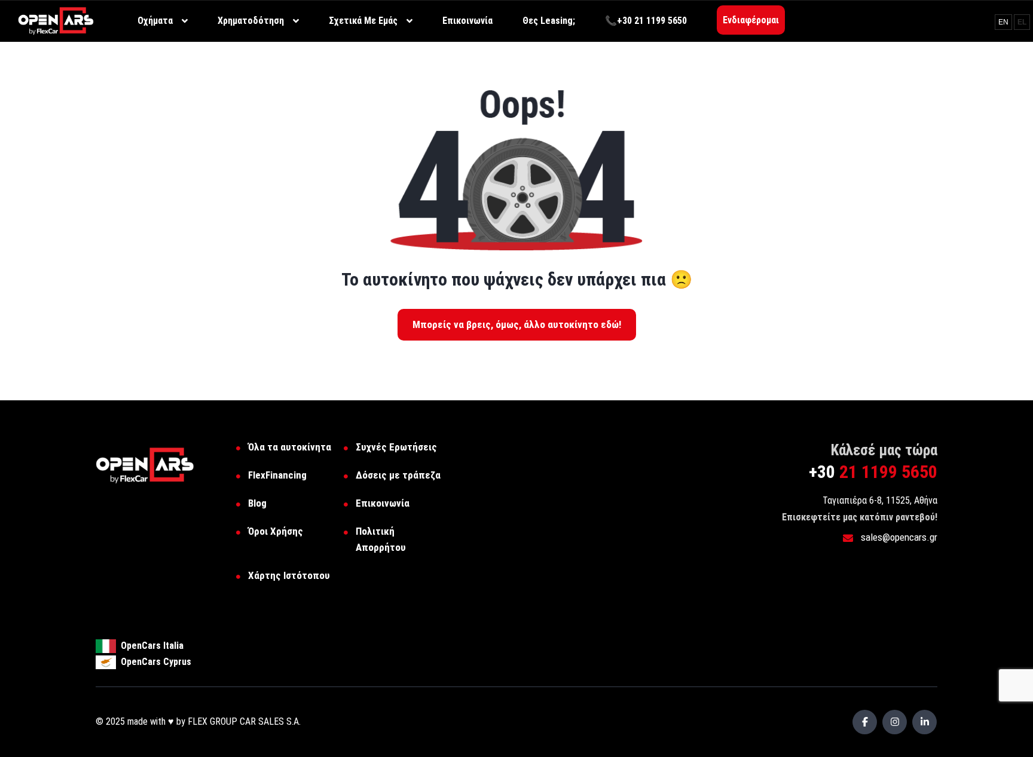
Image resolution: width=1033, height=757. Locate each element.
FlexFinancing (277, 475)
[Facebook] (864, 722)
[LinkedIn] (924, 722)
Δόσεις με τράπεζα (398, 475)
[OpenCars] (56, 20)
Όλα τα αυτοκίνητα (289, 447)
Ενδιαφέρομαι (751, 20)
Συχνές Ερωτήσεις (396, 447)
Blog (257, 503)
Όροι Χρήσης (275, 531)
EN (1003, 22)
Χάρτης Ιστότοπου (289, 575)
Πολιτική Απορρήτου (381, 539)
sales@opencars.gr (897, 537)
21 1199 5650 (873, 471)
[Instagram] (894, 722)
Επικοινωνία (382, 503)
